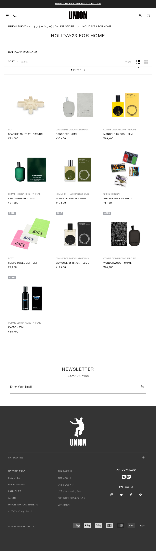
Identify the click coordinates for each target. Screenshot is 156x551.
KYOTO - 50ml (16, 327)
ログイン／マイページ (20, 512)
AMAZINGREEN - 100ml (22, 199)
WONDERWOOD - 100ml (117, 263)
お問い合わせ (65, 478)
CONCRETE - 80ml (67, 134)
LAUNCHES (14, 491)
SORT (11, 62)
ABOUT (12, 498)
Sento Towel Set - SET (22, 263)
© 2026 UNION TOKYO (21, 527)
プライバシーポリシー (69, 491)
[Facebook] (130, 494)
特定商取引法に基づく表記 (72, 498)
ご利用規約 (63, 505)
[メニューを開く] (7, 15)
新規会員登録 (65, 471)
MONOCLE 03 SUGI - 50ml (118, 134)
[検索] (14, 15)
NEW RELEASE (16, 471)
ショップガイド (66, 485)
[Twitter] (121, 494)
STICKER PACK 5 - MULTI (117, 199)
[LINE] (140, 494)
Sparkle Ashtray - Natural (26, 134)
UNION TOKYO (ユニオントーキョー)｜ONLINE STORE (41, 27)
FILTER (77, 70)
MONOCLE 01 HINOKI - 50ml (72, 263)
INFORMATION (16, 485)
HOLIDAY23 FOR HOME (97, 27)
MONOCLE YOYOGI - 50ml (71, 199)
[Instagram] (111, 494)
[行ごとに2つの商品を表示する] (146, 62)
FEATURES (14, 478)
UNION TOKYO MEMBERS (23, 505)
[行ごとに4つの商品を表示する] (138, 62)
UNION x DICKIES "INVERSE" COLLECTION (78, 4)
